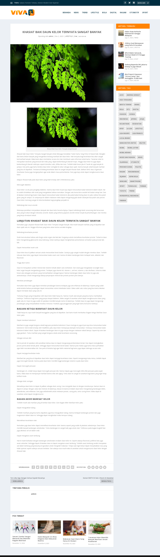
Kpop (122, 128)
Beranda (67, 13)
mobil (122, 148)
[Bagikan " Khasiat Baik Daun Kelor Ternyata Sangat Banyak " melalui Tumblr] (46, 467)
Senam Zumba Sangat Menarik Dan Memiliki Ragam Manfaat (22, 539)
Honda (132, 114)
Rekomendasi (133, 172)
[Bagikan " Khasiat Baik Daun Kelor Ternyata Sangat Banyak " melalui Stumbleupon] (64, 467)
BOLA (104, 13)
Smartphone (135, 181)
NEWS (76, 13)
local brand (125, 138)
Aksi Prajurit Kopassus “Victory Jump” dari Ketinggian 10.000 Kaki (133, 76)
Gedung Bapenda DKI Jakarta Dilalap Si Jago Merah (136, 66)
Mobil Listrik (133, 148)
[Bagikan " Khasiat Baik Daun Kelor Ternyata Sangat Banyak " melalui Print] (72, 467)
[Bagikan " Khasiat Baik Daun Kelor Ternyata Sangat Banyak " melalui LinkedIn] (55, 467)
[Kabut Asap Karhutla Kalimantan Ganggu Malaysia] (121, 33)
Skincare (123, 181)
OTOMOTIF (134, 13)
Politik (138, 167)
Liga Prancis (138, 133)
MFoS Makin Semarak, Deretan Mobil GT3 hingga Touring (135, 55)
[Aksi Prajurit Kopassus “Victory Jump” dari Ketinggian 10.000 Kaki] (121, 75)
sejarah (123, 176)
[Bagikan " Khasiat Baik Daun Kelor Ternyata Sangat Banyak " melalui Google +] (42, 467)
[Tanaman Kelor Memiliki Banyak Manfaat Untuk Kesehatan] (99, 527)
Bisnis (137, 105)
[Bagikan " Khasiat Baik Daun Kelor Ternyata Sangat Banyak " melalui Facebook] (33, 467)
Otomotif (135, 162)
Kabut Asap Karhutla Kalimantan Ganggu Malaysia (37, 3)
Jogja (142, 119)
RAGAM (123, 13)
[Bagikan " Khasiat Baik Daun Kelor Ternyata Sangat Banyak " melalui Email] (68, 467)
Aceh (122, 95)
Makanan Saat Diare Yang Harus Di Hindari (73, 540)
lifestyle (139, 128)
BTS (128, 109)
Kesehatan (136, 124)
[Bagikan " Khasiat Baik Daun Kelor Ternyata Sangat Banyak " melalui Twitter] (37, 467)
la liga (129, 128)
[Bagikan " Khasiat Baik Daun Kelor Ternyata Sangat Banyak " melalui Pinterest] (51, 467)
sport (122, 186)
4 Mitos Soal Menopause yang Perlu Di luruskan (134, 44)
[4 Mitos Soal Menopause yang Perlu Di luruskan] (121, 44)
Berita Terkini (125, 105)
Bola (122, 109)
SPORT (145, 13)
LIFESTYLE (95, 13)
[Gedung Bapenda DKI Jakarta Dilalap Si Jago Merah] (121, 66)
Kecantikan (124, 124)
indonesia (124, 119)
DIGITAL (113, 13)
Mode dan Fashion (127, 157)
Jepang (134, 119)
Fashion (123, 114)
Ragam (122, 172)
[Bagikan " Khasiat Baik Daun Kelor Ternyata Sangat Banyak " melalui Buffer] (59, 467)
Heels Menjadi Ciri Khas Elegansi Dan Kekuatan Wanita (47, 539)
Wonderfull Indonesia (129, 196)
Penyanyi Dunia (126, 167)
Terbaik (143, 186)
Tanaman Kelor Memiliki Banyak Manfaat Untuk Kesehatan (98, 539)
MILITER (136, 80)
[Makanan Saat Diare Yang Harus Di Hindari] (74, 528)
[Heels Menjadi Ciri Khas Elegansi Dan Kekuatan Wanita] (49, 527)
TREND (85, 13)
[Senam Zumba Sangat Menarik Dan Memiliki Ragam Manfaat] (24, 526)
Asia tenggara (126, 100)
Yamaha (123, 200)
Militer (142, 143)
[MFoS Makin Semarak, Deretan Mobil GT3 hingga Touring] (121, 54)
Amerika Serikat (133, 95)
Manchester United (128, 143)
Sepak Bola (133, 176)
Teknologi (132, 186)
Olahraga (124, 162)
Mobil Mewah (125, 152)
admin (51, 36)
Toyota (123, 191)
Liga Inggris (124, 133)
